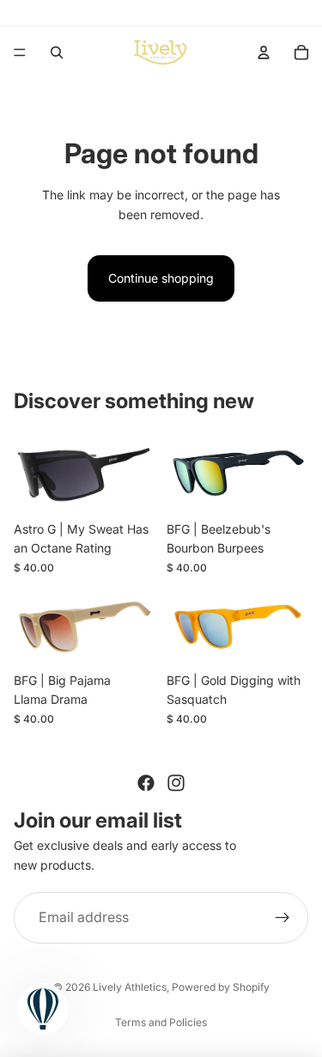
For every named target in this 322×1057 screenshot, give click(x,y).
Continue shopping (161, 278)
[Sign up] (282, 918)
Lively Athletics (130, 987)
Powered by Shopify (221, 987)
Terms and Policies (161, 1022)
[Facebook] (146, 783)
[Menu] (19, 52)
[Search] (57, 52)
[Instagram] (176, 783)
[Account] (264, 52)
